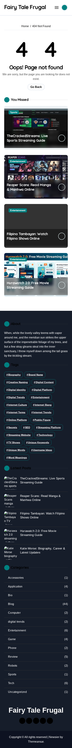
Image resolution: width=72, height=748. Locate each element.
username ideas (42, 450)
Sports (13, 112)
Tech (11, 683)
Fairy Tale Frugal (25, 7)
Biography (14, 374)
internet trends (42, 412)
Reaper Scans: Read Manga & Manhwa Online (29, 187)
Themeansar (36, 741)
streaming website (19, 435)
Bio (10, 595)
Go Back (36, 86)
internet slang (43, 404)
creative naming (18, 382)
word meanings (17, 457)
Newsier (54, 737)
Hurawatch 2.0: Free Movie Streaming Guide (28, 285)
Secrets (12, 427)
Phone (12, 647)
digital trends (16, 397)
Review (13, 656)
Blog (11, 603)
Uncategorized (17, 691)
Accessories (16, 577)
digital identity (17, 389)
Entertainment (17, 161)
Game (12, 639)
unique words (16, 450)
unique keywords (38, 442)
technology (45, 435)
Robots (12, 665)
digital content (45, 382)
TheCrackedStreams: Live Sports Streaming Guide (27, 138)
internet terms (16, 412)
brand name (35, 374)
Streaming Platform (49, 427)
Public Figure (43, 419)
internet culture (17, 404)
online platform (17, 419)
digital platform (43, 389)
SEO (27, 427)
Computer (14, 612)
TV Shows (14, 442)
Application (15, 586)
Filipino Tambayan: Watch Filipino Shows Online (27, 236)
